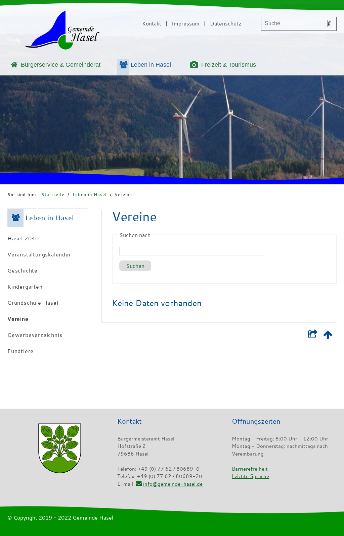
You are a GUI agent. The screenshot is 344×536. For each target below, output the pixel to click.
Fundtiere (20, 351)
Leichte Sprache (250, 476)
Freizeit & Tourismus (228, 64)
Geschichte (22, 270)
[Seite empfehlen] (312, 336)
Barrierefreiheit (250, 468)
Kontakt (151, 23)
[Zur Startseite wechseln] (62, 31)
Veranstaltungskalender (39, 254)
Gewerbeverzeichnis (34, 335)
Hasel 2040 (23, 238)
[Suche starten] (329, 23)
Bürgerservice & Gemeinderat (60, 64)
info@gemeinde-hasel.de (173, 483)
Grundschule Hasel (32, 302)
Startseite (52, 194)
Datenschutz (225, 23)
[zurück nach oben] (327, 336)
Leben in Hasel (151, 64)
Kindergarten (25, 286)
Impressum (186, 23)
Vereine (123, 194)
